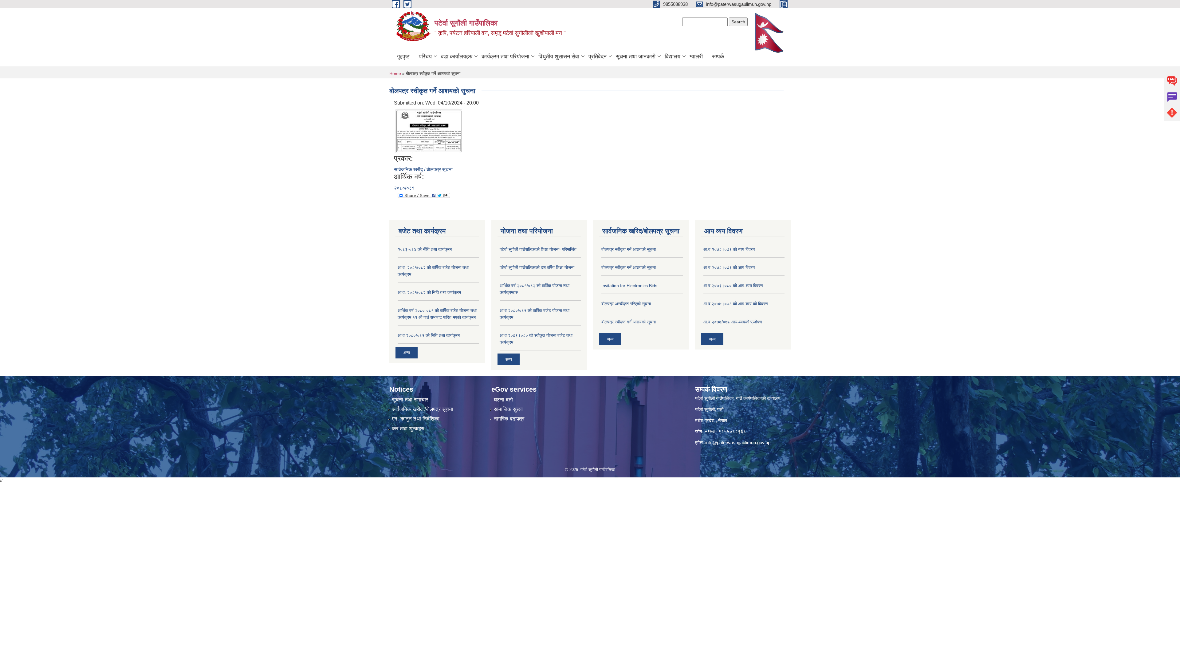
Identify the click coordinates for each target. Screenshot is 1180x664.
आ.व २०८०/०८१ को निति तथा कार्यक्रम (429, 335)
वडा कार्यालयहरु (456, 56)
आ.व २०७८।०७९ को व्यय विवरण (729, 249)
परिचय (425, 56)
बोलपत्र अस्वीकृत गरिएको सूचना (626, 303)
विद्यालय (672, 56)
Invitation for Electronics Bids (629, 285)
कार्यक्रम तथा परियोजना (505, 56)
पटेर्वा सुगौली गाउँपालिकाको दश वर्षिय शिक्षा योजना (537, 267)
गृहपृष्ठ (403, 56)
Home (395, 73)
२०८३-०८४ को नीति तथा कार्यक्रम (425, 249)
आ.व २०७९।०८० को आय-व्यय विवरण (733, 285)
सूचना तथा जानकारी (635, 56)
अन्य (406, 352)
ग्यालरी (696, 56)
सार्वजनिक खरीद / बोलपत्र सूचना (423, 169)
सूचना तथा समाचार (410, 400)
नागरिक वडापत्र (509, 419)
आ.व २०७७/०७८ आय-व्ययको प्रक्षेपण (732, 321)
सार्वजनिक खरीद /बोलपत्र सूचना (422, 409)
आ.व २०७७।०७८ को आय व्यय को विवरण (735, 303)
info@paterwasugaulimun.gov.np (737, 442)
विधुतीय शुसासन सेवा (558, 56)
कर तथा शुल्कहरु (408, 429)
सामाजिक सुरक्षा (508, 409)
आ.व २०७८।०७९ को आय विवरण (729, 267)
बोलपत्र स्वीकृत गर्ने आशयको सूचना (628, 249)
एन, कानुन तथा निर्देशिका (415, 419)
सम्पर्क (718, 56)
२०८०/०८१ (404, 188)
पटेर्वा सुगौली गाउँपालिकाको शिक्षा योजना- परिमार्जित (538, 249)
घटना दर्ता (503, 400)
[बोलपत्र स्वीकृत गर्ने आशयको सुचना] (429, 129)
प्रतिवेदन (597, 56)
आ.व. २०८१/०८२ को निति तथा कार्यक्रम (429, 292)
